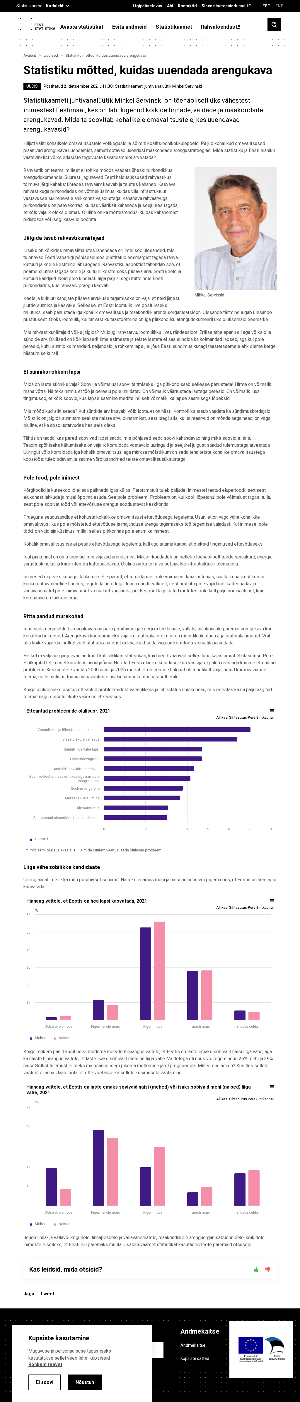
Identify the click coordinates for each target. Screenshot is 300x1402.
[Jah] (256, 1269)
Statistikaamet (174, 27)
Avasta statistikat (81, 27)
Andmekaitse (192, 1345)
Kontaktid (187, 6)
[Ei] (268, 1269)
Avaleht (29, 55)
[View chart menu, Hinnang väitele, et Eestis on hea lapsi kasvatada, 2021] (272, 900)
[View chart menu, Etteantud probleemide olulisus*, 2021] (272, 710)
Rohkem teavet (45, 1364)
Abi (170, 6)
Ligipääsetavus (147, 6)
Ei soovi (44, 1382)
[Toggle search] (274, 24)
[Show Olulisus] (41, 839)
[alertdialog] (82, 1363)
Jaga (28, 1293)
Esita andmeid (129, 27)
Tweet (47, 1293)
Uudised (51, 55)
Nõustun (85, 1382)
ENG (279, 6)
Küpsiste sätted (194, 1358)
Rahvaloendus (218, 27)
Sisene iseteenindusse (224, 6)
